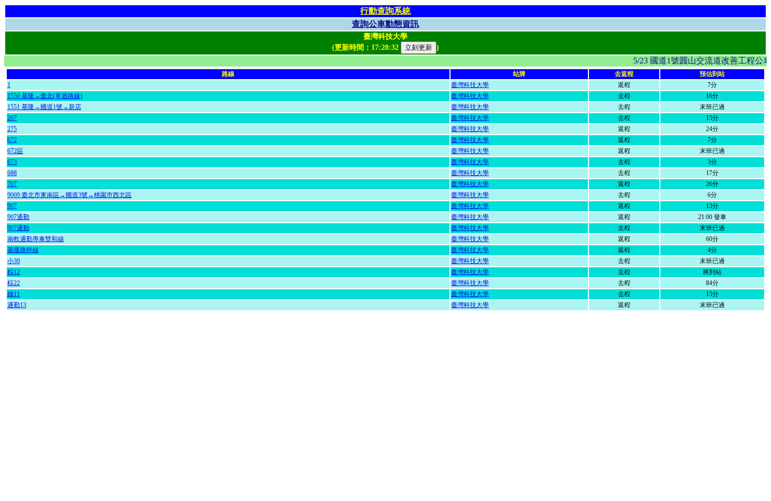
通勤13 (16, 305)
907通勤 (18, 217)
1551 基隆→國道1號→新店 (44, 107)
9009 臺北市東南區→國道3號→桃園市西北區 (69, 195)
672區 (15, 151)
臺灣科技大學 (470, 85)
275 (12, 129)
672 (12, 140)
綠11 (13, 294)
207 (12, 118)
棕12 (13, 272)
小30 (13, 261)
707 (12, 184)
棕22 (13, 283)
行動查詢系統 (385, 10)
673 (12, 162)
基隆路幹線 (23, 250)
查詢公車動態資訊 (385, 23)
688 (12, 173)
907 (12, 206)
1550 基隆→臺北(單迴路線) (44, 96)
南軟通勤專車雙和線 (35, 239)
